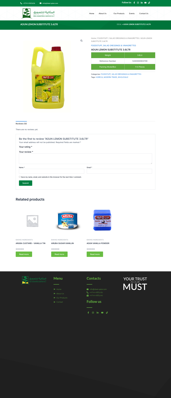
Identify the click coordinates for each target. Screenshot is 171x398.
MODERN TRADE (110, 77)
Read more (24, 254)
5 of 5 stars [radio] (46, 148)
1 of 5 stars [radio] (34, 148)
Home (91, 13)
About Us (102, 13)
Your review (26, 151)
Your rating (25, 147)
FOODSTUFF (102, 38)
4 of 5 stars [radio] (43, 148)
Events (132, 13)
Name (22, 167)
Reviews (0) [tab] (21, 123)
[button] (103, 13)
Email (89, 167)
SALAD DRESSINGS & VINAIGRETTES (124, 38)
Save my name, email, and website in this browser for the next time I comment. (51, 177)
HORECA (99, 77)
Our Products (119, 13)
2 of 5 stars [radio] (37, 148)
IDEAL (119, 24)
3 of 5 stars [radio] (40, 148)
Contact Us (143, 13)
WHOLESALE (123, 77)
